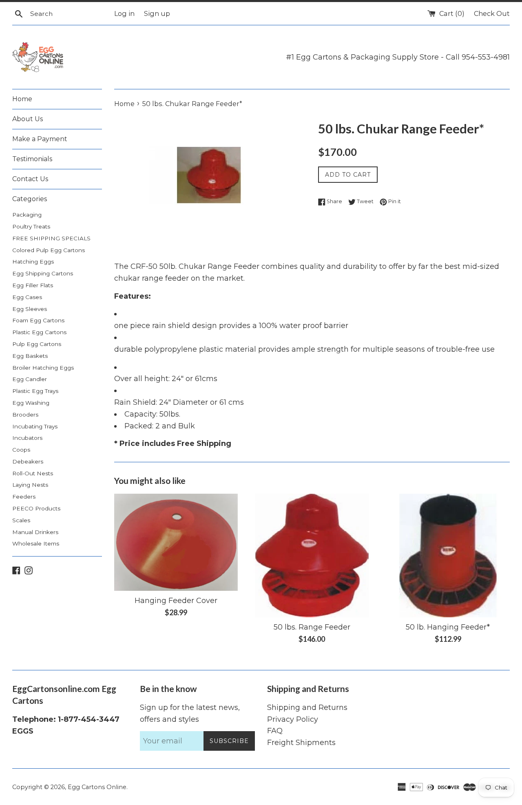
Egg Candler (29, 379)
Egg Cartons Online (97, 787)
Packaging (27, 214)
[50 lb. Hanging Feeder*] (448, 555)
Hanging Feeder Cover (176, 600)
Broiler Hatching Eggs (43, 367)
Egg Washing (30, 402)
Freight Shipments (301, 742)
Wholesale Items (35, 543)
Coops (21, 449)
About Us (27, 119)
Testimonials (32, 159)
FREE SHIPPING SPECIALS (51, 238)
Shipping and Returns (307, 707)
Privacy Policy (292, 719)
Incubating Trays (35, 426)
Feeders (23, 496)
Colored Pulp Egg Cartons (48, 250)
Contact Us (30, 179)
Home (22, 99)
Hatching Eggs (33, 261)
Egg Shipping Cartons (42, 273)
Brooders (25, 414)
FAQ (275, 730)
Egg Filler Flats (32, 285)
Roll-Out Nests (32, 473)
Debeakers (27, 461)
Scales (21, 520)
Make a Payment (39, 139)
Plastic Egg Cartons (39, 332)
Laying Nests (30, 484)
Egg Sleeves (29, 309)
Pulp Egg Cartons (36, 344)
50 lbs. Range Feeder (312, 627)
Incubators (27, 438)
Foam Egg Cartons (38, 320)
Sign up (157, 13)
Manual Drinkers (35, 532)
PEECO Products (36, 508)
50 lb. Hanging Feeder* (448, 627)
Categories (29, 199)
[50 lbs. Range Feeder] (312, 555)
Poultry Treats (31, 226)
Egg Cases (27, 297)
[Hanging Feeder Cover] (176, 542)
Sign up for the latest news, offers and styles (190, 713)
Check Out (492, 13)
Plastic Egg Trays (35, 391)
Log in (124, 13)
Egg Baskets (30, 356)
